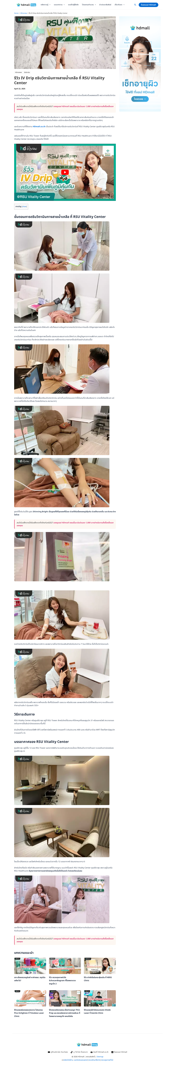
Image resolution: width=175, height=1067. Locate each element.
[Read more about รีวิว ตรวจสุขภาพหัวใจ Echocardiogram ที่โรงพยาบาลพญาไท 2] (65, 965)
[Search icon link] (135, 5)
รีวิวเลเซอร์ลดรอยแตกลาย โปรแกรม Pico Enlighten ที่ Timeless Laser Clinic (29, 1013)
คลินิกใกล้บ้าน (68, 1060)
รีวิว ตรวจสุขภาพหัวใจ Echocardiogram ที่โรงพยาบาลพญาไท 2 (62, 980)
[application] (49, 5)
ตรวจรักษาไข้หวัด (94, 1060)
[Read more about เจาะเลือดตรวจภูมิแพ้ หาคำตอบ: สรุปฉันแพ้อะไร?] (30, 965)
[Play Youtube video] (65, 172)
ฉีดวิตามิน (27, 72)
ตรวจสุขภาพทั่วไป (107, 1060)
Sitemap (100, 1056)
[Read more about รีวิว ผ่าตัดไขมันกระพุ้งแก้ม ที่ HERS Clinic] (100, 965)
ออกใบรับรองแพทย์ (81, 1060)
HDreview (18, 72)
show (24, 206)
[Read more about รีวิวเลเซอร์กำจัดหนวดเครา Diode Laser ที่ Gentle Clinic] (100, 998)
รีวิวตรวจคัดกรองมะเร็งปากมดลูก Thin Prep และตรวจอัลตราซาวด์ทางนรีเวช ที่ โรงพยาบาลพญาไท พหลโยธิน (64, 1013)
